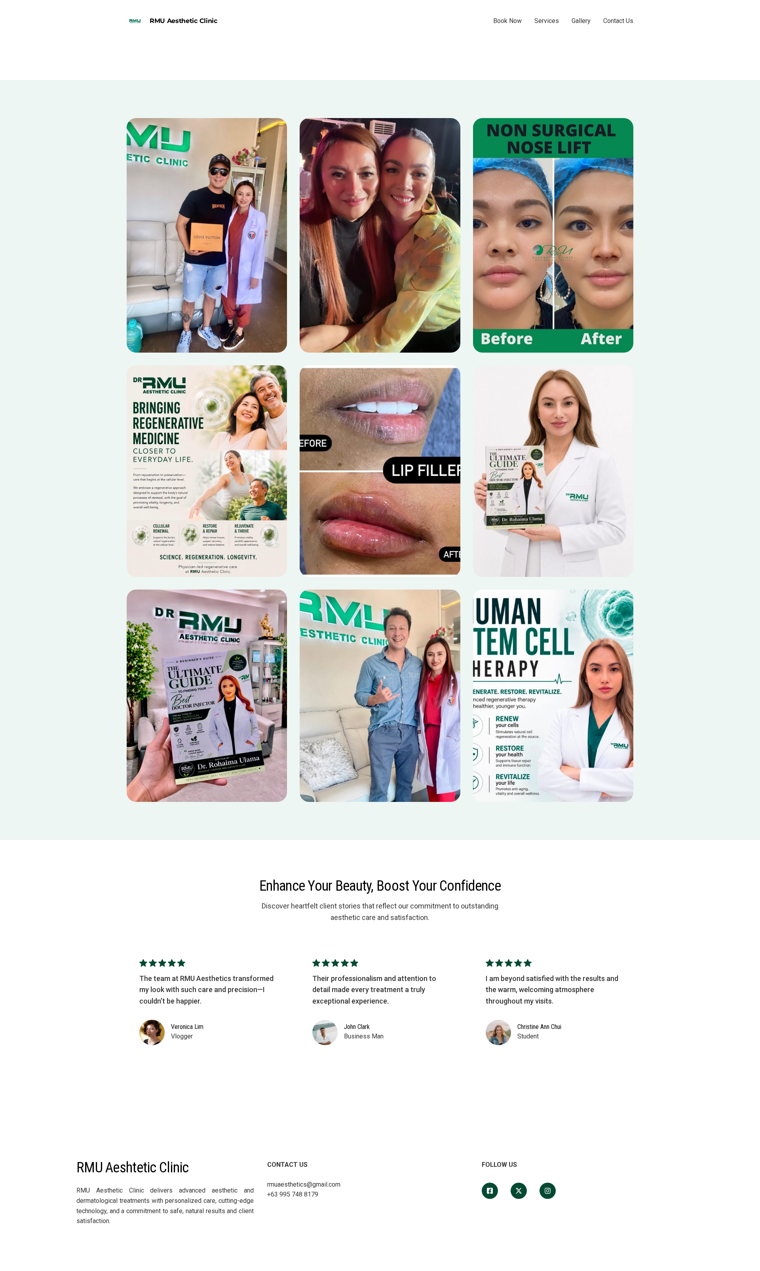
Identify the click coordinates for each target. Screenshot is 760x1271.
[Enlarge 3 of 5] (623, 128)
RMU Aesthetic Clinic (183, 21)
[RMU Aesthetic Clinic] (490, 1191)
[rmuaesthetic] (548, 1191)
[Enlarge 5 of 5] (450, 600)
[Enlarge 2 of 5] (450, 128)
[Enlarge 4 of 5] (450, 376)
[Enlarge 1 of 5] (277, 128)
